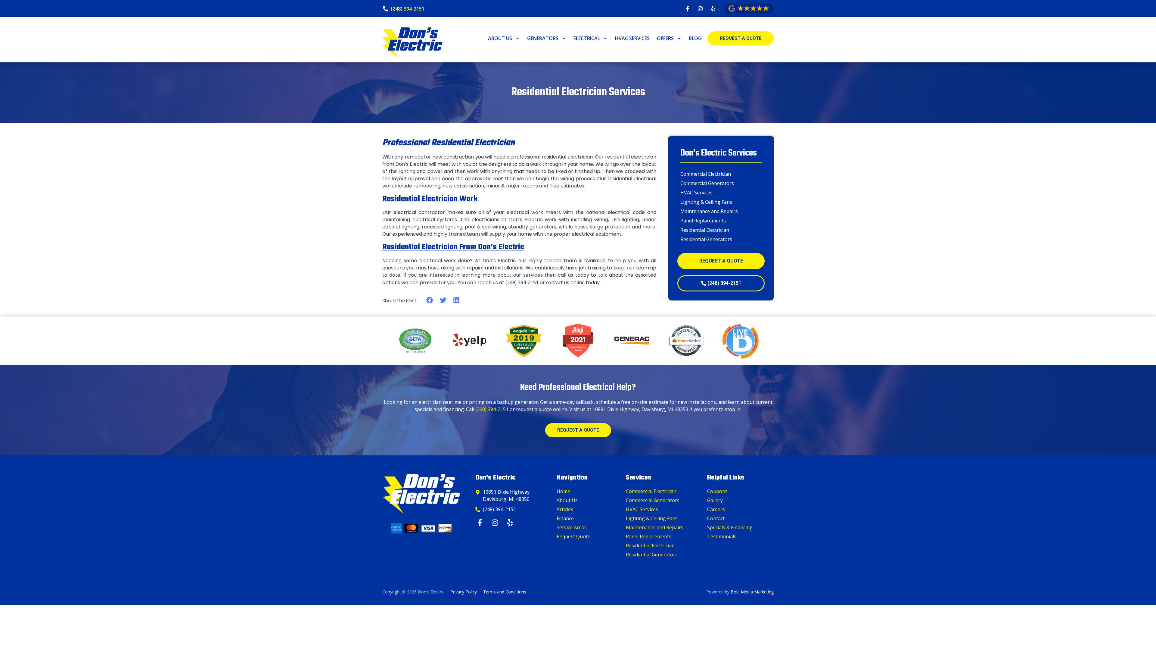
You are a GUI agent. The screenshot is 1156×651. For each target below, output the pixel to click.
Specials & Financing (730, 527)
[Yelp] (510, 522)
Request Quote (573, 536)
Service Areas (572, 527)
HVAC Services (632, 38)
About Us (500, 38)
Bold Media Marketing (752, 592)
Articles (565, 509)
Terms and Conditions (504, 592)
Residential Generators (706, 239)
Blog (695, 38)
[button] (429, 300)
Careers (716, 509)
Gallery (715, 500)
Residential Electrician (704, 230)
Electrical (586, 38)
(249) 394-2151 (522, 282)
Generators (542, 38)
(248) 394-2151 (491, 409)
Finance (565, 518)
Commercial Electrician (705, 174)
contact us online (565, 282)
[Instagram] (495, 522)
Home (563, 491)
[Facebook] (480, 522)
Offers (665, 38)
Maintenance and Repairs (709, 211)
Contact (716, 518)
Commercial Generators (707, 183)
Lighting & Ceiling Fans (706, 202)
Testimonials (721, 536)
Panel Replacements (703, 220)
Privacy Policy (463, 592)
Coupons (717, 491)
